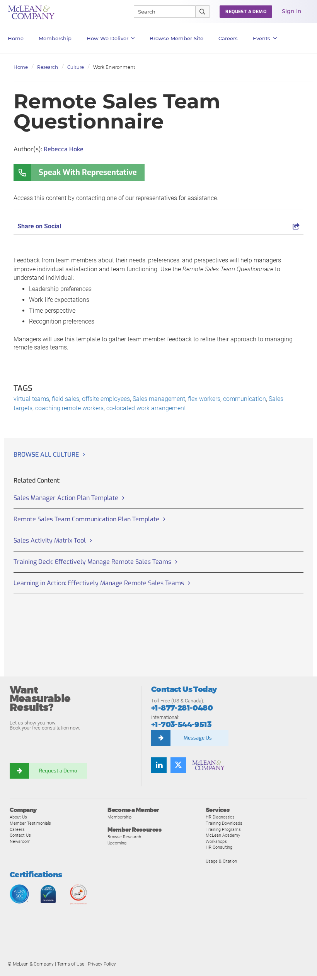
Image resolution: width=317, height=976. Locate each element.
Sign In (292, 11)
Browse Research (124, 836)
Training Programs (223, 829)
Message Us (198, 738)
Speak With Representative (88, 172)
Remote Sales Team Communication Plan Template (86, 519)
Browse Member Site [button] (176, 38)
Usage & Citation (221, 861)
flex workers (204, 398)
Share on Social (39, 226)
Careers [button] (228, 38)
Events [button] (261, 38)
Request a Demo (58, 770)
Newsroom (20, 841)
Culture (75, 67)
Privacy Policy (102, 964)
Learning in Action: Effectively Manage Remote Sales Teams (99, 583)
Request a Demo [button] (245, 12)
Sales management (159, 398)
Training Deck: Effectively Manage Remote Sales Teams (92, 562)
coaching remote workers (69, 408)
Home (16, 38)
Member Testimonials (30, 823)
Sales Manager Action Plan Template (66, 498)
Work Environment (114, 67)
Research (47, 67)
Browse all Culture (46, 454)
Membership (55, 38)
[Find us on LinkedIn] (159, 765)
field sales (65, 398)
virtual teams (31, 398)
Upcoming (116, 843)
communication (244, 398)
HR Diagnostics (220, 817)
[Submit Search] (203, 11)
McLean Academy (223, 835)
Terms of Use (70, 964)
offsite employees (106, 398)
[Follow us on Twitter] (178, 765)
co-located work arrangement (146, 408)
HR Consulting (219, 847)
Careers (17, 829)
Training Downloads (224, 823)
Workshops (216, 841)
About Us (18, 817)
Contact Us (20, 835)
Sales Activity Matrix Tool (50, 540)
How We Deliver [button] (107, 38)
